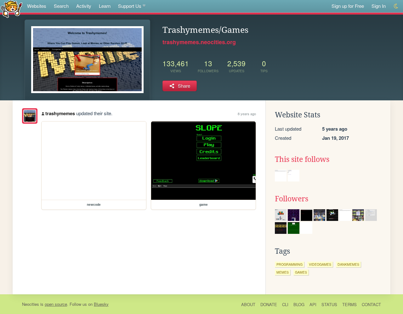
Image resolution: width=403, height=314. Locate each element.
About (248, 304)
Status (329, 304)
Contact (371, 304)
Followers (291, 199)
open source (56, 304)
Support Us (129, 6)
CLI (285, 304)
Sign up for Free (348, 6)
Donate (268, 304)
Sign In (379, 6)
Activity (83, 6)
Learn (105, 6)
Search (61, 6)
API (312, 304)
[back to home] (11, 8)
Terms (349, 304)
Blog (298, 304)
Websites (36, 6)
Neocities (30, 304)
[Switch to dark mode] (396, 6)
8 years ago (247, 113)
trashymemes (60, 113)
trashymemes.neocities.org (199, 42)
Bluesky (101, 304)
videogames (320, 264)
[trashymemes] (29, 116)
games (301, 272)
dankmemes (348, 264)
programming (289, 264)
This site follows (302, 159)
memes (282, 272)
